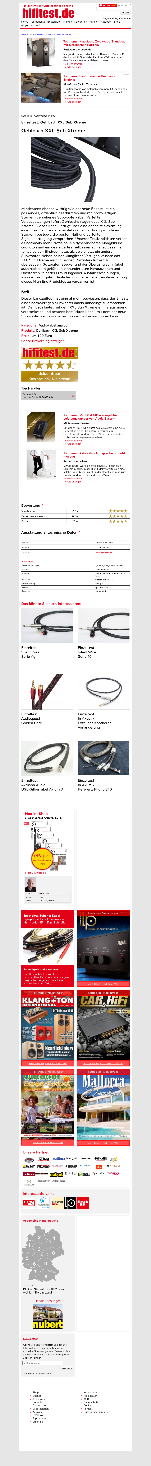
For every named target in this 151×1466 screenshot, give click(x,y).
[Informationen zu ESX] (113, 1160)
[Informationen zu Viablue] (29, 1183)
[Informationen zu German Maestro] (43, 1167)
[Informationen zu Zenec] (58, 1183)
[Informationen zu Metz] (29, 1175)
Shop (117, 21)
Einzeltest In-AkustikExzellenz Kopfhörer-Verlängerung (95, 721)
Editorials (38, 1422)
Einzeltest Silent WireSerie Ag (30, 652)
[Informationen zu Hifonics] (86, 1167)
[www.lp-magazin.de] (70, 1211)
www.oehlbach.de (103, 553)
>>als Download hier (36, 872)
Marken (67, 21)
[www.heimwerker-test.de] (58, 1211)
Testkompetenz (42, 1399)
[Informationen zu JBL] (98, 1167)
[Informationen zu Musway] (41, 1175)
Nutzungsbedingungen (96, 1412)
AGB (86, 1399)
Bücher (37, 1396)
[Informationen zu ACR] (29, 1160)
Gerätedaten (40, 1405)
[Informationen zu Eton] (29, 1167)
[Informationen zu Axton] (58, 1160)
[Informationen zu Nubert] (56, 1175)
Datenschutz (90, 1402)
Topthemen (39, 1418)
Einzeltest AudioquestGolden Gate (31, 718)
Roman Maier (43, 893)
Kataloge (38, 1412)
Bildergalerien (41, 1409)
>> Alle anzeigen (72, 66)
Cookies (88, 1405)
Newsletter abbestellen (38, 1373)
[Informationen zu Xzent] (43, 1183)
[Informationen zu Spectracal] (98, 1175)
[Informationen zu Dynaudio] (86, 1160)
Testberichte (38, 21)
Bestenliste (54, 21)
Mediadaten (90, 1396)
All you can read (30, 25)
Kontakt (87, 1409)
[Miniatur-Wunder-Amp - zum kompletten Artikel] (42, 430)
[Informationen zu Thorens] (113, 1175)
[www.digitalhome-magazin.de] (29, 1211)
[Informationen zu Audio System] (43, 1160)
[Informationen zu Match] (113, 1167)
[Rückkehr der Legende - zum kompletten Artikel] (42, 54)
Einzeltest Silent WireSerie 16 (87, 652)
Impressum (90, 1392)
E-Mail (41, 897)
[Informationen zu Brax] (71, 1160)
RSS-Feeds (39, 1415)
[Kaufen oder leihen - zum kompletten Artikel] (42, 468)
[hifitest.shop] (82, 1211)
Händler (94, 21)
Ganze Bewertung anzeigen (43, 341)
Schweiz (31, 1285)
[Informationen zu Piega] (71, 1175)
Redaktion (38, 1402)
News (24, 21)
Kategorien (80, 21)
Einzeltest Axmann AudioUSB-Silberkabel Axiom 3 (42, 785)
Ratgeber (106, 21)
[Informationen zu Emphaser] (100, 1160)
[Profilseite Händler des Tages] (48, 1328)
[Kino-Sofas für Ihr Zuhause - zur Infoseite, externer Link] (42, 89)
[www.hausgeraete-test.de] (43, 1211)
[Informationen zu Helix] (71, 1167)
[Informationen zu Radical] (84, 1175)
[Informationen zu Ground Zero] (56, 1167)
